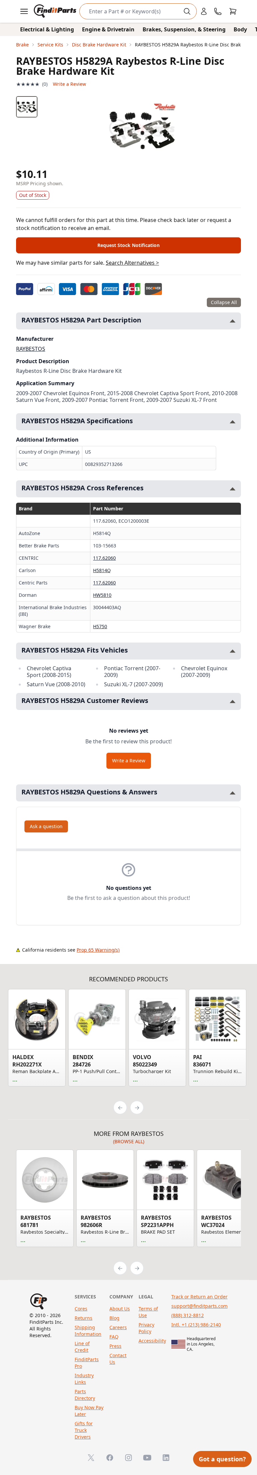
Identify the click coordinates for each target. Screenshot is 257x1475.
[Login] (204, 11)
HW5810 (102, 595)
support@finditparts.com (199, 1306)
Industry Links (84, 1378)
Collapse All (224, 302)
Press (115, 1346)
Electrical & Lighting (47, 29)
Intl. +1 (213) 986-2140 (196, 1324)
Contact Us (117, 1358)
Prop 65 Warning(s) (98, 950)
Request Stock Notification (128, 245)
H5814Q (102, 570)
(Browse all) (128, 1141)
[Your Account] (204, 11)
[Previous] (120, 1107)
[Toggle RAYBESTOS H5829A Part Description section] (233, 321)
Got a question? (222, 1459)
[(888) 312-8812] (218, 11)
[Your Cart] (233, 11)
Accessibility (152, 1340)
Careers (118, 1327)
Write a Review (69, 84)
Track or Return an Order (199, 1296)
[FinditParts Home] (55, 11)
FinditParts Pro (87, 1362)
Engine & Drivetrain (108, 29)
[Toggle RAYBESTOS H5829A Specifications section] (233, 422)
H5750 (100, 626)
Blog (114, 1318)
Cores (81, 1308)
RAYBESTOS (30, 348)
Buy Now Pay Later (89, 1410)
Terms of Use (148, 1311)
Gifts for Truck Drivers (84, 1430)
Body (240, 29)
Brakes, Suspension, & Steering (184, 29)
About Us (119, 1308)
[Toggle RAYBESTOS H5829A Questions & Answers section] (233, 793)
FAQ (113, 1336)
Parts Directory (85, 1394)
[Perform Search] (187, 11)
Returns (83, 1318)
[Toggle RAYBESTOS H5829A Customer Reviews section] (233, 701)
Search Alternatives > (132, 262)
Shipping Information (88, 1330)
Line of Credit (82, 1346)
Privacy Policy (146, 1327)
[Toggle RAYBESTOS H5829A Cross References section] (233, 489)
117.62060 (104, 558)
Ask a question (46, 826)
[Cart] (233, 11)
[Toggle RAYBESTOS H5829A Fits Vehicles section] (233, 651)
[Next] (137, 1107)
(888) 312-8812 (187, 1315)
